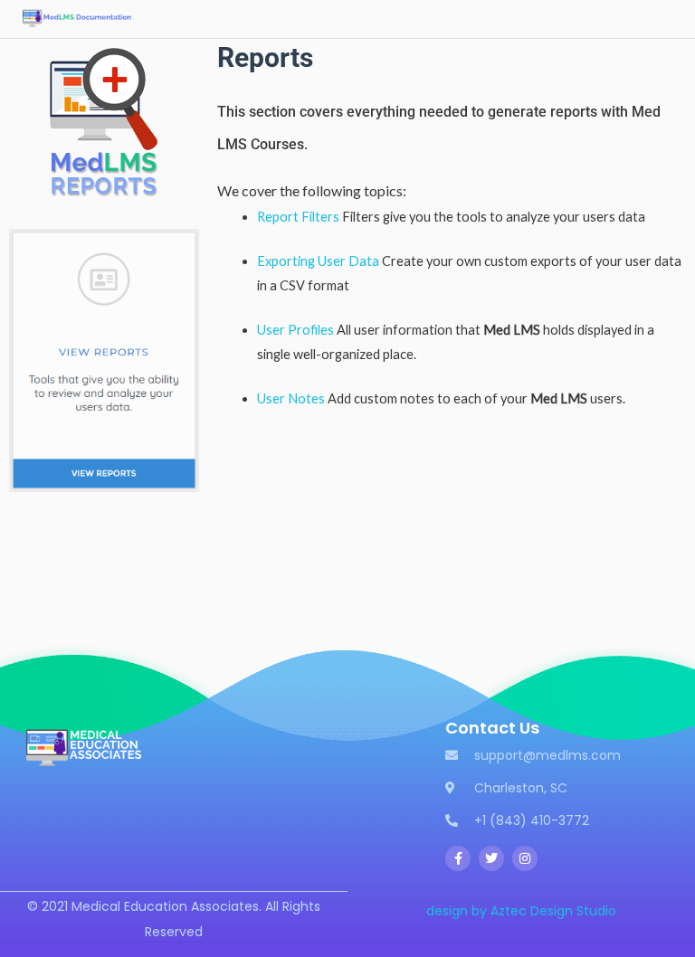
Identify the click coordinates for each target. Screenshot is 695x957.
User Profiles (295, 329)
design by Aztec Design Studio (521, 911)
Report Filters (298, 216)
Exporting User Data (318, 261)
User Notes (291, 398)
